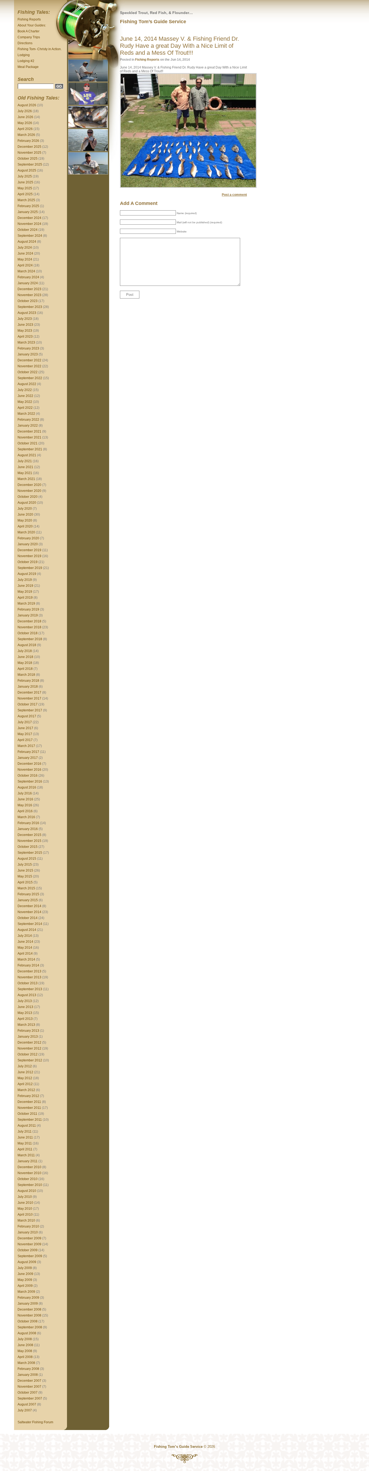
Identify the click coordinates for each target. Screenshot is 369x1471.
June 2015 (25, 870)
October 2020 (28, 497)
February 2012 (28, 1096)
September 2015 (30, 853)
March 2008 (26, 1363)
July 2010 (25, 1197)
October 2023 (28, 301)
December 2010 (29, 1167)
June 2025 (25, 182)
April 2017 (25, 740)
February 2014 (28, 965)
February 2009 (28, 1297)
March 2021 (26, 479)
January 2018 (28, 686)
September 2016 (30, 781)
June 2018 (25, 657)
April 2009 (25, 1286)
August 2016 (27, 787)
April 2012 (25, 1084)
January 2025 (28, 212)
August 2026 (27, 105)
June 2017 (25, 728)
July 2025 (25, 176)
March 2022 (26, 414)
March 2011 (26, 1155)
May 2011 (25, 1143)
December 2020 (29, 485)
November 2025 (29, 153)
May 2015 (25, 876)
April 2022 (25, 408)
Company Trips (29, 37)
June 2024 (25, 253)
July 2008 (25, 1339)
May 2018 (25, 663)
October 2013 (28, 983)
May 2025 (25, 188)
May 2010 (25, 1209)
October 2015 (28, 847)
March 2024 (26, 271)
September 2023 (30, 307)
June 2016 (25, 799)
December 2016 (29, 764)
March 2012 (26, 1090)
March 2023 (26, 342)
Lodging (24, 55)
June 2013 (25, 1007)
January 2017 (28, 758)
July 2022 (25, 390)
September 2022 (30, 378)
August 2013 (27, 995)
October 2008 (28, 1321)
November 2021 (29, 437)
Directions (25, 43)
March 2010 (26, 1220)
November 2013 (29, 977)
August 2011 (27, 1125)
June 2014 (25, 942)
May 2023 (25, 330)
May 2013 (25, 1013)
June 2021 (25, 467)
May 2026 (25, 123)
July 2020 (25, 508)
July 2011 (25, 1131)
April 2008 (25, 1357)
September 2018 (30, 639)
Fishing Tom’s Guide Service (153, 21)
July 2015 (25, 864)
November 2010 (29, 1173)
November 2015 (29, 841)
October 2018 (28, 633)
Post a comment (234, 195)
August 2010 (27, 1191)
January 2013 (28, 1036)
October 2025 (28, 158)
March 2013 (26, 1025)
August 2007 (27, 1404)
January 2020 (28, 544)
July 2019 (25, 580)
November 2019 (29, 556)
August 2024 (27, 242)
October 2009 (28, 1250)
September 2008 (30, 1327)
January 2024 (28, 283)
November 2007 (29, 1386)
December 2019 (29, 550)
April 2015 (25, 882)
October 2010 (28, 1179)
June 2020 (25, 514)
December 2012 (29, 1042)
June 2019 (25, 586)
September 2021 (30, 449)
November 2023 (29, 295)
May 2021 (25, 473)
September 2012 (30, 1060)
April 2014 (25, 953)
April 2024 (25, 265)
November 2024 (29, 224)
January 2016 (28, 829)
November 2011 (29, 1108)
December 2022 (29, 360)
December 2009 (29, 1238)
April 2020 (25, 526)
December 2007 (29, 1381)
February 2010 (28, 1226)
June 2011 (25, 1137)
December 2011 (29, 1102)
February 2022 (28, 419)
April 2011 (25, 1149)
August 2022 (27, 384)
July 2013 (25, 1001)
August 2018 (27, 645)
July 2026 (25, 111)
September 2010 (30, 1185)
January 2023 (28, 354)
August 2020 (27, 503)
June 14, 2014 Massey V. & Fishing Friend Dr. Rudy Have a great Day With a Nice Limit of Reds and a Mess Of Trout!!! (179, 45)
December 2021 (29, 431)
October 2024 (28, 230)
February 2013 (28, 1031)
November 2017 (29, 698)
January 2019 (28, 615)
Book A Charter (28, 31)
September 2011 (30, 1120)
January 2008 (28, 1375)
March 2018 (26, 675)
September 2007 (30, 1398)
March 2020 (26, 532)
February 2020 (28, 538)
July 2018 (25, 651)
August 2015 (27, 858)
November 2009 (29, 1244)
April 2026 (25, 129)
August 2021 (27, 455)
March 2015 (26, 888)
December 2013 (29, 971)
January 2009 (28, 1303)
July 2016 (25, 793)
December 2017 (29, 692)
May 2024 (25, 259)
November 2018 (29, 627)
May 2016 (25, 805)
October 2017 (28, 704)
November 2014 (29, 912)
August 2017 (27, 716)
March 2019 (26, 603)
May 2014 (25, 947)
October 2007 (28, 1392)
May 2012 (25, 1078)
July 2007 (25, 1410)
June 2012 (25, 1072)
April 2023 (25, 336)
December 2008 (29, 1309)
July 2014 (25, 936)
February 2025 (28, 206)
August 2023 (27, 313)
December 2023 (29, 289)
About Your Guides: (32, 25)
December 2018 (29, 621)
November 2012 (29, 1048)
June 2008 (25, 1345)
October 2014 (28, 918)
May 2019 (25, 592)
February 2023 (28, 348)
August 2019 (27, 574)
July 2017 (25, 722)
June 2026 (25, 117)
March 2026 (26, 135)
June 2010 (25, 1203)
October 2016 (28, 775)
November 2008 (29, 1315)
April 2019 (25, 597)
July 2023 (25, 319)
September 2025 (30, 164)
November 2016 (29, 769)
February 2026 (28, 141)
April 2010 (25, 1214)
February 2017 (28, 752)
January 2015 (28, 900)
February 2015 (28, 894)
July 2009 (25, 1268)
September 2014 (30, 924)
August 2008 (27, 1333)
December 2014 (29, 906)
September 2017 (30, 710)
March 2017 (26, 746)
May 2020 (25, 520)
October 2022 (28, 372)
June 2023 (25, 325)
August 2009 (27, 1262)
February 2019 (28, 609)
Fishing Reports (29, 19)
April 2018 (25, 669)
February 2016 (28, 823)
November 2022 (29, 366)
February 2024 (28, 277)
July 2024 (25, 247)
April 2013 (25, 1019)
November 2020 (29, 491)
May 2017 (25, 734)
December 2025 (29, 147)
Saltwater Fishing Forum (35, 1422)
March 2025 (26, 200)
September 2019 (30, 568)
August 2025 (27, 170)
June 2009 (25, 1274)
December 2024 (29, 218)
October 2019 (28, 562)
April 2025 (25, 194)
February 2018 (28, 681)
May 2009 (25, 1280)
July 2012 (25, 1066)
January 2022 (28, 425)
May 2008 (25, 1351)
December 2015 (29, 835)
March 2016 (26, 817)
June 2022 (25, 396)
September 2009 (30, 1256)
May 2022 (25, 402)
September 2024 (30, 236)
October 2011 (27, 1114)
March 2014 (26, 959)
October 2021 (28, 443)
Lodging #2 (26, 61)
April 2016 (25, 811)
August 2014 (27, 930)
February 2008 (28, 1369)
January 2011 (28, 1161)
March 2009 (26, 1292)
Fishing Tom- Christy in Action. (40, 49)
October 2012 (28, 1054)
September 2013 (30, 989)
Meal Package (28, 67)
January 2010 (28, 1232)
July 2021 (25, 461)
